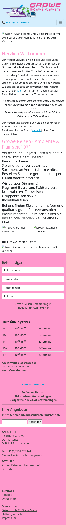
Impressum (9, 518)
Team (20, 90)
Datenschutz (9, 506)
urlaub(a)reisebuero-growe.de (26, 455)
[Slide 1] (33, 248)
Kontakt (7, 495)
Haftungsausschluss (14, 514)
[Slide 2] (38, 248)
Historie (36, 130)
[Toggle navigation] (60, 22)
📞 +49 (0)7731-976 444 (16, 22)
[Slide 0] (33, 39)
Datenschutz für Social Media (19, 510)
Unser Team (9, 498)
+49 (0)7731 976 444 (19, 451)
